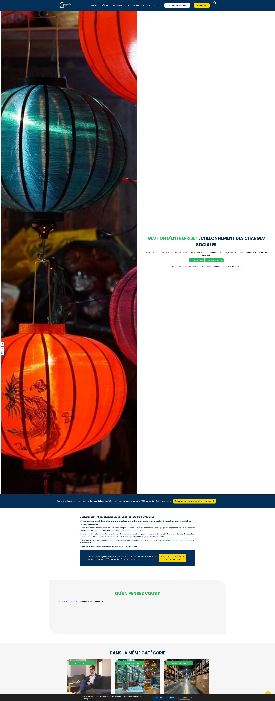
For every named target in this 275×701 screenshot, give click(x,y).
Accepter (158, 698)
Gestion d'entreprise (186, 266)
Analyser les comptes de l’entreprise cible (195, 501)
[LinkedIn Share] (2, 353)
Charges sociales (197, 260)
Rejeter (171, 698)
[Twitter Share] (2, 349)
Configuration (88, 699)
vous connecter (74, 601)
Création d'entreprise (214, 260)
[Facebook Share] (2, 344)
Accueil (174, 266)
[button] (2, 357)
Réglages (185, 698)
